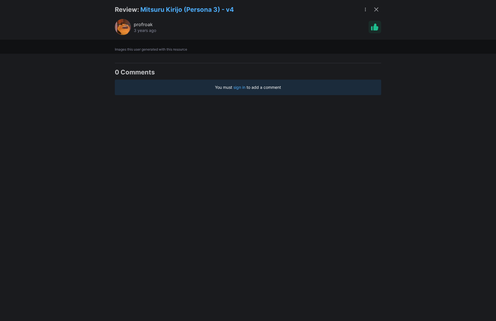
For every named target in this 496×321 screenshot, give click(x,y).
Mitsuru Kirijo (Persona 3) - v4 (187, 9)
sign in (239, 87)
